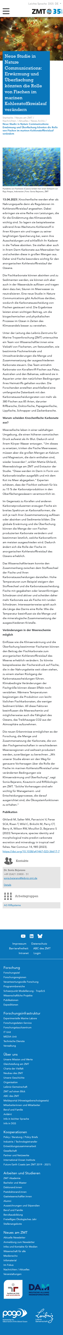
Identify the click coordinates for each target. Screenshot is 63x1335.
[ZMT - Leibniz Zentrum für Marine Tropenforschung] (46, 11)
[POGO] (15, 1315)
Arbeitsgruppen (26, 896)
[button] (58, 3)
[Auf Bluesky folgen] (40, 936)
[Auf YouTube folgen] (23, 936)
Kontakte (22, 861)
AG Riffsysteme (12, 905)
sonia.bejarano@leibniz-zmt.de (20, 878)
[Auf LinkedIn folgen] (31, 936)
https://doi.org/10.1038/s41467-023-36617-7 (31, 851)
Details (7, 884)
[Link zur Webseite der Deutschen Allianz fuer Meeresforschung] (44, 1289)
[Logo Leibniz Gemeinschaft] (44, 1315)
